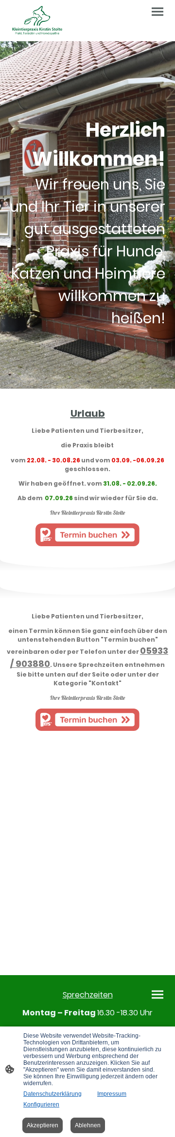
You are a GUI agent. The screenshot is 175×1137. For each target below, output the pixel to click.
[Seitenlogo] (37, 20)
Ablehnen (88, 1125)
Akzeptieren (42, 1125)
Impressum (111, 1093)
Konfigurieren (41, 1104)
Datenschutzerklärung (52, 1093)
